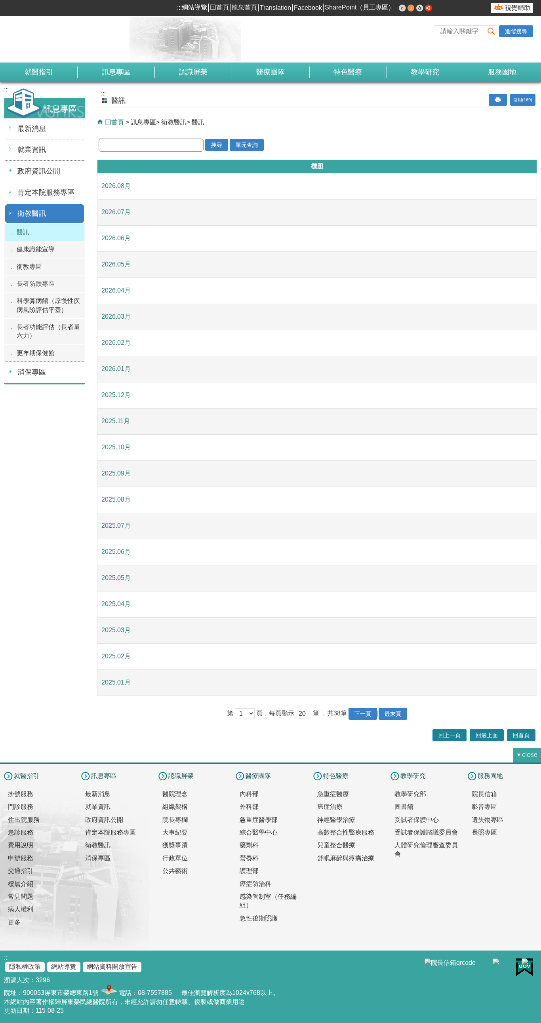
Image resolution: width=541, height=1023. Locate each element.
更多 (14, 922)
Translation (275, 7)
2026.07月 (116, 212)
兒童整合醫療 (336, 845)
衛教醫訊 (31, 213)
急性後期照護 (259, 918)
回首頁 (219, 7)
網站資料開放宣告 (112, 966)
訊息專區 (116, 72)
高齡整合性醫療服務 (345, 832)
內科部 (249, 794)
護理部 (249, 870)
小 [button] (402, 7)
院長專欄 (175, 819)
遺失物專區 (487, 819)
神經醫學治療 (336, 819)
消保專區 (31, 372)
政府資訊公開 (38, 171)
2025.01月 (116, 682)
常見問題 (20, 896)
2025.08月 (116, 499)
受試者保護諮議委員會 (426, 832)
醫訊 (23, 232)
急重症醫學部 (259, 819)
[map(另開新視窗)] (108, 992)
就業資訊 (31, 150)
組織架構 (175, 806)
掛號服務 (20, 794)
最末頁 (393, 714)
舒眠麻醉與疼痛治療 (345, 858)
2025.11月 (115, 421)
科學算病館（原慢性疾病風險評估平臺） (48, 305)
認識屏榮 (193, 72)
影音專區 (484, 806)
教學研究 (425, 72)
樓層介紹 (20, 883)
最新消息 (31, 129)
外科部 (249, 806)
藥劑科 (249, 845)
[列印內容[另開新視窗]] (498, 100)
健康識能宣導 (36, 249)
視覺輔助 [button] (517, 7)
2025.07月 (116, 525)
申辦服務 (20, 858)
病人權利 (20, 909)
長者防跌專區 (36, 283)
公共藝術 (175, 870)
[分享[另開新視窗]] (428, 7)
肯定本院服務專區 (45, 192)
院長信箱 (484, 794)
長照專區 (484, 832)
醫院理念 (175, 794)
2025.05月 (116, 577)
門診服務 (20, 806)
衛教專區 (29, 266)
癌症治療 (330, 806)
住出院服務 (24, 819)
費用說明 (20, 845)
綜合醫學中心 (259, 832)
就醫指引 (39, 72)
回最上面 (487, 735)
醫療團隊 (270, 72)
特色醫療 (347, 72)
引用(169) (522, 99)
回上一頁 (449, 735)
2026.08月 (116, 186)
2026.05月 (116, 264)
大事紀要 (175, 832)
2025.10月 (116, 447)
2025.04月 (116, 604)
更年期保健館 (36, 353)
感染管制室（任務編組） (268, 901)
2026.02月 (116, 342)
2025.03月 (116, 630)
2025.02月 (116, 656)
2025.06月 (116, 551)
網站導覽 (194, 7)
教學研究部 (410, 794)
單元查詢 (247, 145)
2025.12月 (116, 395)
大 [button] (419, 7)
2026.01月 (116, 368)
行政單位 (175, 858)
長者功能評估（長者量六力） (48, 331)
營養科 (249, 858)
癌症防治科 (255, 883)
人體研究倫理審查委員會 (426, 849)
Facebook (308, 7)
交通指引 (20, 870)
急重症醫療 (333, 794)
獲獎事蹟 (175, 845)
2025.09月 (116, 473)
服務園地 (502, 72)
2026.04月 (116, 290)
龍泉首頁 (244, 7)
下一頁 (362, 714)
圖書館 (403, 806)
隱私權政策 (25, 966)
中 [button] (411, 7)
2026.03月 (116, 316)
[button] (491, 31)
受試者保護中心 (416, 819)
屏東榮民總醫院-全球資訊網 (89, 39)
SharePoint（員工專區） (359, 7)
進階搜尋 (516, 31)
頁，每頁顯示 (275, 713)
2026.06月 (116, 238)
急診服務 (20, 832)
